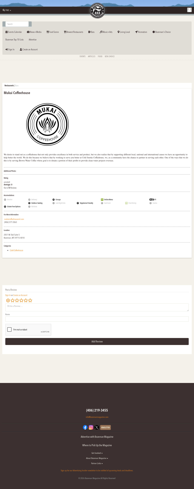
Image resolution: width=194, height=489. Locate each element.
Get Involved (96, 453)
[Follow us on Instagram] (91, 427)
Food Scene (54, 31)
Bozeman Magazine (97, 10)
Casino (155, 203)
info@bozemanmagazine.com (97, 417)
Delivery (34, 199)
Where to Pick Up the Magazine (97, 445)
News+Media (35, 31)
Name (7, 314)
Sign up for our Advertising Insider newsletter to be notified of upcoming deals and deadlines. (97, 470)
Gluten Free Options (13, 206)
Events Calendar (15, 31)
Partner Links (96, 463)
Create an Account (30, 49)
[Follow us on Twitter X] (96, 427)
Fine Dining (132, 203)
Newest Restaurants (74, 31)
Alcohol (9, 199)
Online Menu (108, 199)
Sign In (11, 49)
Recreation (142, 31)
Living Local (124, 31)
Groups (58, 199)
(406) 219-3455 (97, 410)
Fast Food (107, 203)
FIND (7, 10)
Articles (91, 56)
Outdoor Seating (36, 203)
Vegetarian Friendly (86, 203)
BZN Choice (110, 56)
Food (100, 56)
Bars (92, 31)
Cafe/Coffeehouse (16, 250)
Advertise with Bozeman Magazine (97, 436)
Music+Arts (107, 31)
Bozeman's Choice (163, 31)
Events (83, 56)
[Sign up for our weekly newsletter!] (105, 427)
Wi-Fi (154, 199)
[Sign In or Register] (189, 10)
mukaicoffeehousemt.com (14, 219)
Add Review (97, 341)
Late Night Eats (60, 203)
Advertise (33, 39)
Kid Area (34, 206)
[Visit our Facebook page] (85, 427)
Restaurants (9, 85)
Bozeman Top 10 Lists (14, 39)
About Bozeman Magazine (96, 458)
